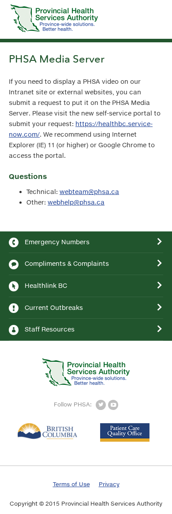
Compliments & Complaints (67, 263)
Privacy (109, 484)
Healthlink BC (46, 285)
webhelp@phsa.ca (76, 202)
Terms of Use (71, 484)
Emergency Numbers (57, 242)
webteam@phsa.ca (89, 191)
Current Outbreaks (54, 307)
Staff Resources (50, 329)
